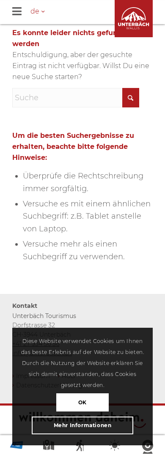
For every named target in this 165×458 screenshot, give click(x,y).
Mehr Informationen (83, 425)
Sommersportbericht (82, 447)
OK (82, 402)
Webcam (148, 447)
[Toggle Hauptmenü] (88, 12)
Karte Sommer (49, 447)
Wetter (115, 447)
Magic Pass (16, 447)
